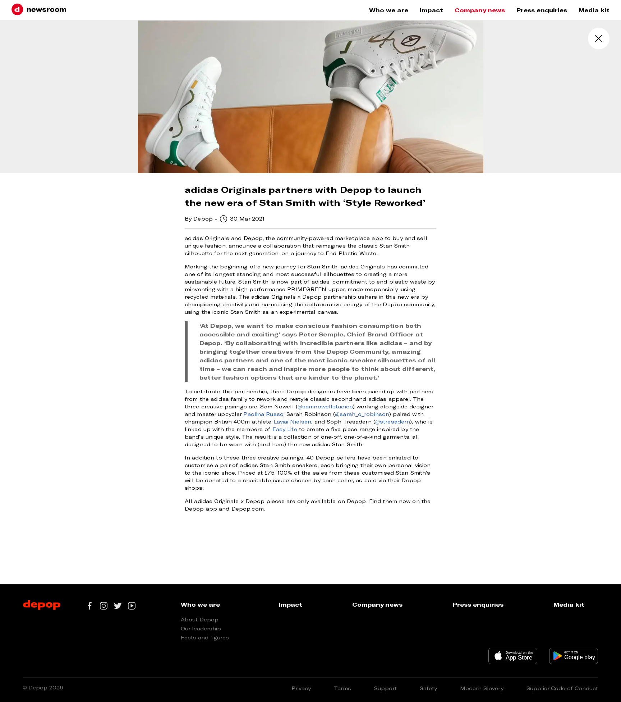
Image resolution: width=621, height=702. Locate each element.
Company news (480, 9)
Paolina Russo (263, 414)
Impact (431, 9)
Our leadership (201, 628)
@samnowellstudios (325, 406)
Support (385, 688)
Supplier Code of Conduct (562, 688)
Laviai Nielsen (292, 421)
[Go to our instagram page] (103, 606)
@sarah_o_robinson (362, 414)
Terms (342, 688)
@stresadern (392, 421)
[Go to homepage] (39, 10)
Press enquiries (541, 9)
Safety (428, 688)
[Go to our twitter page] (117, 606)
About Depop (199, 619)
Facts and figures (205, 637)
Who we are (388, 9)
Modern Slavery (481, 688)
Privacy (301, 688)
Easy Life (284, 429)
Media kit (594, 9)
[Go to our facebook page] (89, 606)
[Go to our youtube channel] (131, 606)
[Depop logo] (41, 605)
